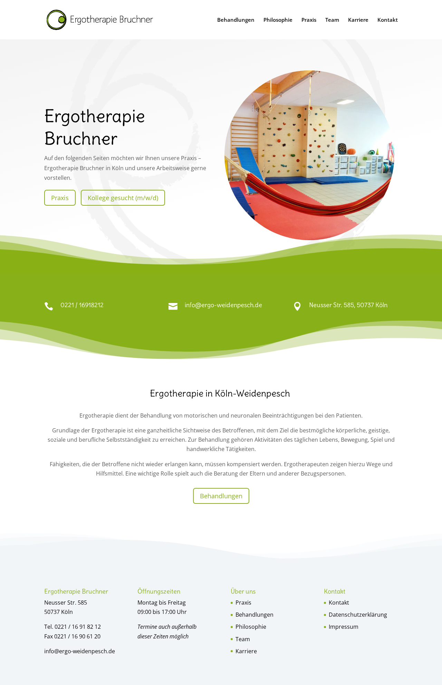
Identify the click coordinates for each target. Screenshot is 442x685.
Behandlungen (235, 20)
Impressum (343, 626)
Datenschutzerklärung (358, 614)
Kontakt (387, 20)
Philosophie (277, 20)
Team (332, 20)
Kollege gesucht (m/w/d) (123, 198)
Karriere (358, 20)
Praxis (308, 20)
